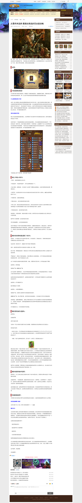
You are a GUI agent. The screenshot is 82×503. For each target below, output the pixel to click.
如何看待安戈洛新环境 (60, 24)
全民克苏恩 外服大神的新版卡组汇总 (63, 108)
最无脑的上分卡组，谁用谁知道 (60, 56)
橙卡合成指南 (57, 37)
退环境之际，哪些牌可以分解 (61, 28)
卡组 (20, 19)
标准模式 (16, 12)
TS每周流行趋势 (58, 39)
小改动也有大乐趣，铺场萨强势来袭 (61, 59)
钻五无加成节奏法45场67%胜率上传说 (61, 136)
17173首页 (12, 1)
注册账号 (62, 13)
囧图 (50, 10)
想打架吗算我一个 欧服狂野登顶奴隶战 (19, 480)
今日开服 (48, 1)
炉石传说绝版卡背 (53, 12)
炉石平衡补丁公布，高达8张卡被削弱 (61, 131)
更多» (71, 71)
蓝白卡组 (68, 36)
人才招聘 (31, 497)
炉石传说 (16, 19)
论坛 (57, 10)
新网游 (35, 1)
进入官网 (70, 13)
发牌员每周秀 (26, 14)
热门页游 (53, 1)
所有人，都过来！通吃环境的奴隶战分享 (20, 476)
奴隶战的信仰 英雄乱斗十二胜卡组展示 (19, 472)
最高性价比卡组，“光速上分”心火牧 (61, 54)
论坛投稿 (63, 10)
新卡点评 (68, 37)
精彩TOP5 (47, 14)
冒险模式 (20, 12)
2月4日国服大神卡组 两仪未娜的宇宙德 (19, 478)
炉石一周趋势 (64, 39)
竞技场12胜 (32, 14)
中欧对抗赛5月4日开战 (60, 26)
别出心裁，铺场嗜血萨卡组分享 (60, 68)
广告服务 (36, 497)
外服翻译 (35, 10)
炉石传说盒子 (39, 12)
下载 (43, 10)
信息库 (43, 12)
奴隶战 (17, 469)
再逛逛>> (13, 455)
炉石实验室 (43, 14)
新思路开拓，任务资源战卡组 (60, 63)
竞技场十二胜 (63, 34)
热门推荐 (47, 12)
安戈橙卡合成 (58, 22)
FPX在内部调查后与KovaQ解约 (60, 149)
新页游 (39, 1)
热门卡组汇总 (64, 22)
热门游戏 (63, 1)
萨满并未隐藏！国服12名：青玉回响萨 (63, 117)
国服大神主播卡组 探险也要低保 (60, 65)
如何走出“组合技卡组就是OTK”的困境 (19, 474)
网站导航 (19, 1)
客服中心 (51, 497)
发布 (50, 493)
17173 (12, 19)
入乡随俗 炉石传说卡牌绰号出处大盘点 (63, 119)
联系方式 (46, 497)
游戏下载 (66, 13)
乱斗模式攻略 (57, 34)
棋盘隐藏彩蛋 (67, 26)
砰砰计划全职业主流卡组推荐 (62, 111)
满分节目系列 (37, 14)
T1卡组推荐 (67, 24)
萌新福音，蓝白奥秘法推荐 (59, 60)
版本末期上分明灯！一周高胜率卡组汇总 (62, 139)
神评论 (51, 26)
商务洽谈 (41, 497)
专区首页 (13, 10)
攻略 (21, 10)
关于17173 (26, 497)
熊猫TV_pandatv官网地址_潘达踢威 (63, 107)
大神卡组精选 (57, 36)
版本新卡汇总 (63, 37)
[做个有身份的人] (50, 483)
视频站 (27, 10)
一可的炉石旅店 (53, 14)
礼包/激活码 (44, 1)
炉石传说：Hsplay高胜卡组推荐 (62, 116)
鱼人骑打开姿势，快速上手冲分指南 (61, 57)
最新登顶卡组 (63, 36)
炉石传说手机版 (26, 12)
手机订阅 (30, 26)
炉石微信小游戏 (32, 12)
